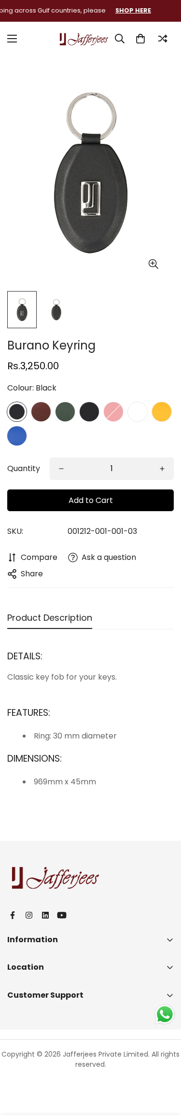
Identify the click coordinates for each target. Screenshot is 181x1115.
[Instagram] (29, 915)
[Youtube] (61, 915)
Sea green (137, 411)
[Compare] (163, 39)
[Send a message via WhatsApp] (164, 1014)
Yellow (161, 411)
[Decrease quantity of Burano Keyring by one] (61, 468)
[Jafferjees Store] (84, 38)
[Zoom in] (153, 264)
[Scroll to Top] (163, 1063)
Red (113, 411)
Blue (17, 436)
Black (17, 411)
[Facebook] (12, 915)
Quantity (23, 468)
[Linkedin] (45, 915)
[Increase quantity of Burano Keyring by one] (162, 468)
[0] (140, 39)
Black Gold (89, 411)
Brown (41, 411)
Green (65, 411)
